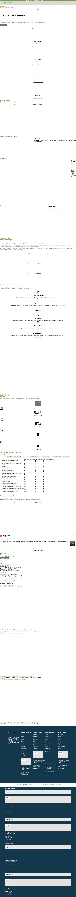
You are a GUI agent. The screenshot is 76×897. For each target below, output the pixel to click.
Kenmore (22, 741)
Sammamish (23, 748)
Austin (46, 734)
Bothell (22, 736)
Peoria (34, 743)
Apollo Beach (60, 734)
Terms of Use (52, 784)
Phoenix (34, 744)
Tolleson (35, 748)
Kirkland (22, 743)
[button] (46, 3)
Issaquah (22, 739)
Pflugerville (47, 748)
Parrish (59, 741)
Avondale (35, 734)
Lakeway (47, 743)
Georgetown (48, 738)
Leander (47, 744)
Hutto (46, 739)
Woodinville (23, 755)
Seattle (22, 750)
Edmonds (22, 738)
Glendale (35, 738)
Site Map (40, 784)
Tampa (59, 748)
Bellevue (22, 734)
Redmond (23, 746)
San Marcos (47, 751)
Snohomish (23, 751)
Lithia (59, 739)
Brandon (59, 736)
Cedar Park (47, 736)
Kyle (46, 741)
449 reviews (40, 550)
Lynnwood (23, 744)
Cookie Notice (45, 784)
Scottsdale (35, 746)
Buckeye (35, 736)
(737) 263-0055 (48, 774)
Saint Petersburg (61, 746)
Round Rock (47, 750)
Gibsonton (60, 738)
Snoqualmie (23, 753)
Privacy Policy (58, 784)
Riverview (60, 743)
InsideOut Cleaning (26, 784)
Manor (46, 746)
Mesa (34, 741)
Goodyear (35, 739)
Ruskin (59, 744)
